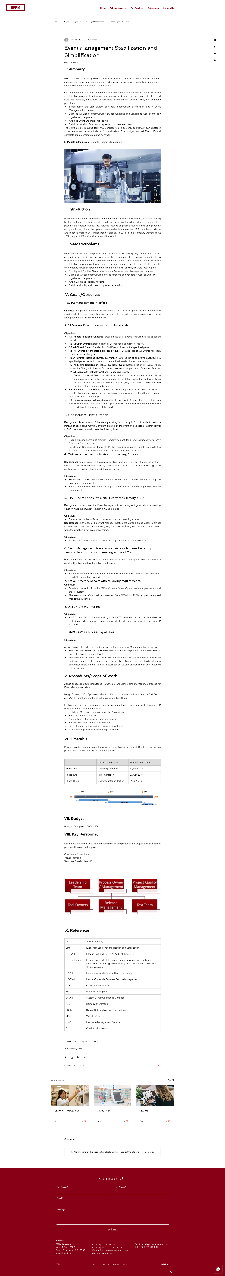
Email (59, 1198)
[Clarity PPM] (112, 1095)
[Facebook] (214, 46)
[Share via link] (84, 1057)
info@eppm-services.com (154, 1244)
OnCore (143, 1110)
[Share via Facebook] (65, 1057)
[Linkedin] (214, 39)
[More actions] (159, 39)
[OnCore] (155, 1095)
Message (61, 1209)
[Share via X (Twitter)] (72, 1057)
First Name (62, 1187)
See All (171, 1080)
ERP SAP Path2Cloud (67, 1110)
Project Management (72, 22)
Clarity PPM (103, 1110)
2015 (94, 1042)
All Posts (54, 22)
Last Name (120, 1187)
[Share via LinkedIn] (78, 1057)
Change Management (95, 22)
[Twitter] (214, 53)
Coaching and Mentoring (120, 22)
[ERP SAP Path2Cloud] (70, 1095)
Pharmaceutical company (76, 1042)
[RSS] (214, 60)
